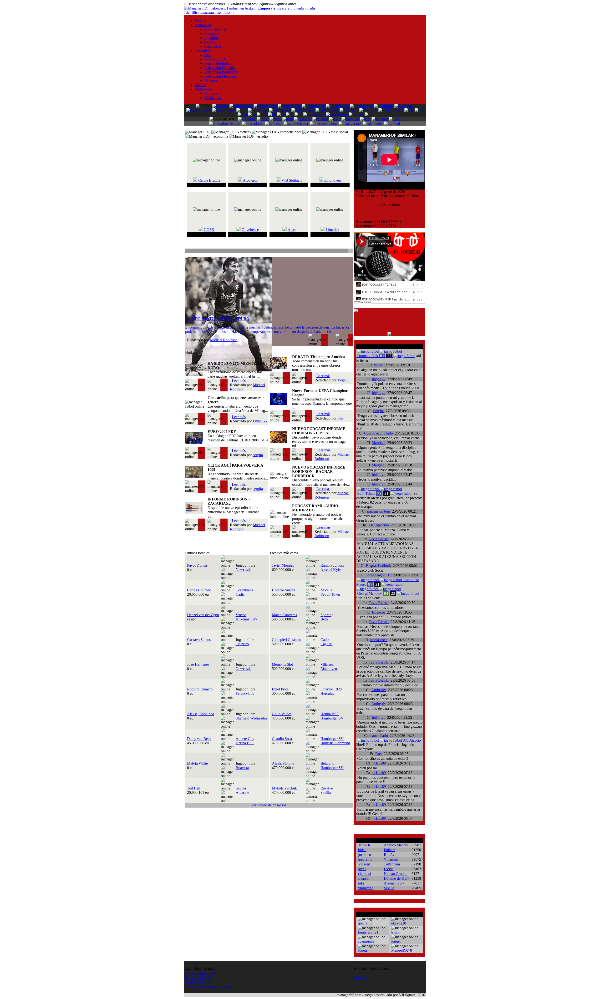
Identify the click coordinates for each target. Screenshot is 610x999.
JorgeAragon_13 (378, 575)
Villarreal (327, 664)
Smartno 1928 (331, 689)
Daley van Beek (199, 739)
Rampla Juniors (332, 565)
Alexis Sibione (283, 763)
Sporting (326, 615)
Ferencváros (245, 693)
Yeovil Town (330, 594)
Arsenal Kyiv (330, 570)
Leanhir (364, 878)
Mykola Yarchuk (284, 788)
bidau (362, 850)
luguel (396, 941)
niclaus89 (378, 763)
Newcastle (243, 570)
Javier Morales (283, 565)
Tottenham (392, 864)
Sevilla (241, 788)
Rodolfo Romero (200, 689)
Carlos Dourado (199, 590)
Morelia (326, 590)
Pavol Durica (197, 565)
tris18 (395, 932)
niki (340, 418)
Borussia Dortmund (335, 743)
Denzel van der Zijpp (203, 615)
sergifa (258, 455)
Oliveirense (250, 230)
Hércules (327, 693)
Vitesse (241, 615)
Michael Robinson (224, 340)
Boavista (242, 768)
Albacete (242, 792)
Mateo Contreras (284, 615)
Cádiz (240, 594)
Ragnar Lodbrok (378, 566)
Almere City (245, 739)
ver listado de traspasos (269, 805)
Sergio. (378, 411)
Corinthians (244, 590)
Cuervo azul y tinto (378, 433)
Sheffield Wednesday (252, 718)
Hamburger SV (332, 718)
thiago (378, 365)
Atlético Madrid (396, 845)
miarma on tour (378, 511)
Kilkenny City (246, 619)
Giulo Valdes (281, 714)
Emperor (378, 612)
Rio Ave (326, 788)
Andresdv (378, 690)
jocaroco (364, 855)
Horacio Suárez (283, 590)
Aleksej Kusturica (200, 714)
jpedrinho (365, 859)
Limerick (332, 230)
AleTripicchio (378, 525)
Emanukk (260, 421)
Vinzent (364, 864)
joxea (362, 869)
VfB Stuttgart (291, 180)
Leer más (239, 381)
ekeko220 (398, 923)
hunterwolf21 (368, 932)
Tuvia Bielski (379, 539)
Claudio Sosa (282, 739)
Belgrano (327, 763)
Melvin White (197, 763)
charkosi (364, 874)
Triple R (364, 845)
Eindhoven (332, 180)
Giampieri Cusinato (286, 640)
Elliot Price (280, 689)
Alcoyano (250, 180)
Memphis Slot (282, 664)
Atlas (291, 230)
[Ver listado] (350, 251)
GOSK (209, 230)
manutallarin (378, 736)
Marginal (378, 443)
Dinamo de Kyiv (396, 878)
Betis (324, 619)
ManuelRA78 (401, 950)
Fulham (389, 850)
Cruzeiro (242, 644)
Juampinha (366, 941)
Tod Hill (193, 788)
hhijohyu (378, 379)
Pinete (362, 950)
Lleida (388, 869)
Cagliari (326, 644)
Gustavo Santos (199, 640)
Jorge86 (343, 380)
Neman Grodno (395, 874)
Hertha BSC (329, 714)
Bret (378, 754)
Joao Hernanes (198, 664)
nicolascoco (378, 640)
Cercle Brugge (209, 180)
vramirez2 (365, 888)
